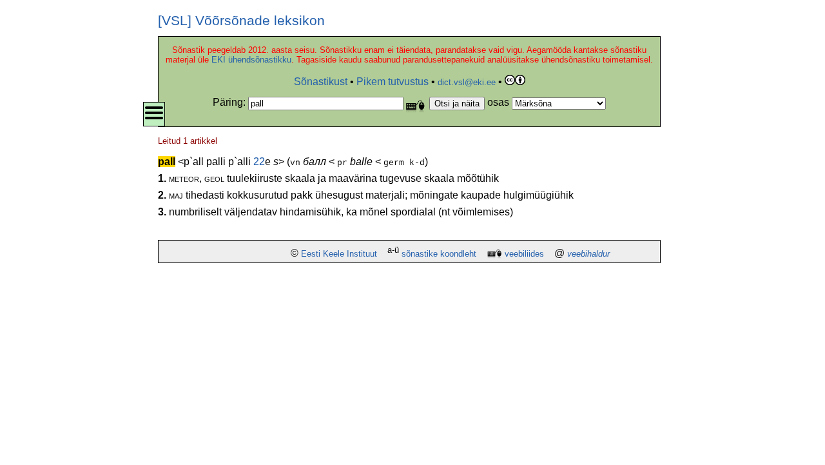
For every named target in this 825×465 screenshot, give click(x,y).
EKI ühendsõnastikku (251, 59)
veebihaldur (588, 254)
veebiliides (524, 254)
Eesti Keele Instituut (339, 254)
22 (259, 161)
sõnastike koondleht (439, 254)
